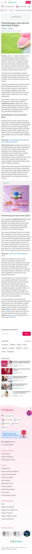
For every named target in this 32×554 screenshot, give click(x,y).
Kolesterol (11, 348)
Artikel (11, 10)
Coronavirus (5, 344)
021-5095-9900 (7, 445)
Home (5, 10)
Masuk (28, 2)
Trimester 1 (10, 28)
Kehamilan (4, 28)
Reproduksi (10, 351)
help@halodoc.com (8, 442)
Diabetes (12, 344)
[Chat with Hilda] (29, 412)
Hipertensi (19, 348)
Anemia (26, 348)
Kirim (26, 333)
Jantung (19, 344)
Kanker (4, 351)
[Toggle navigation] (2, 2)
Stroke (25, 344)
